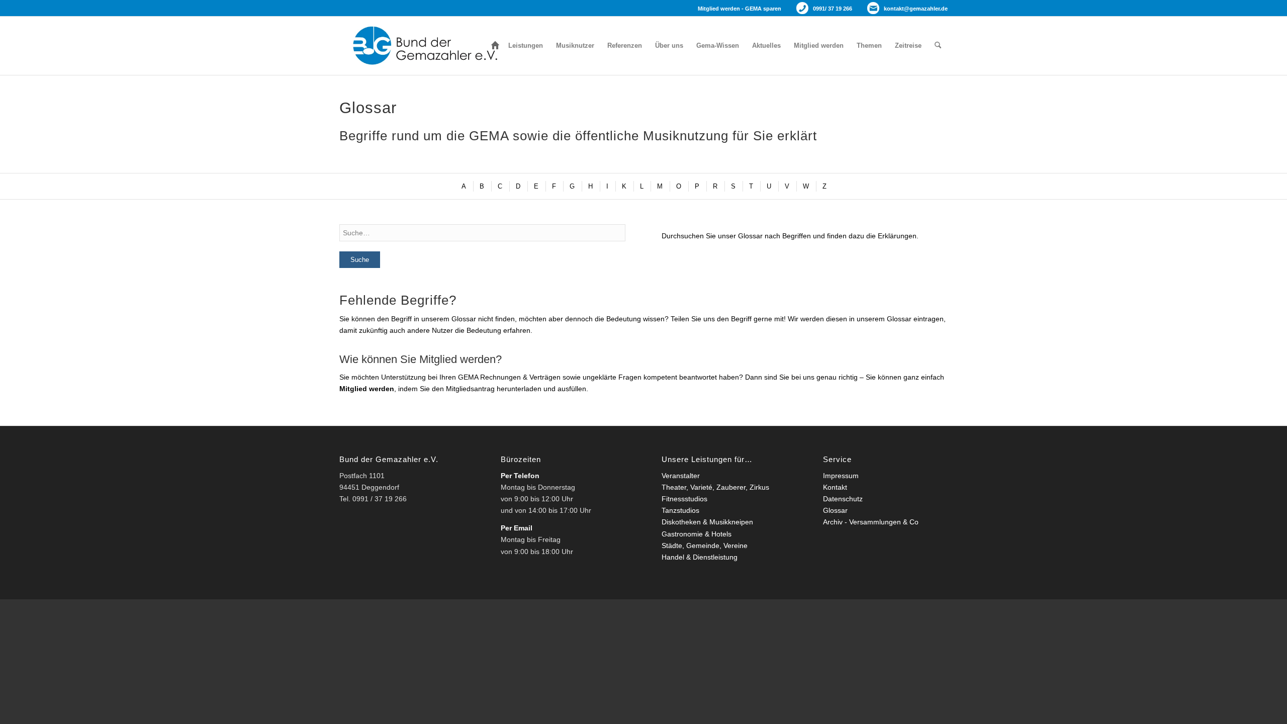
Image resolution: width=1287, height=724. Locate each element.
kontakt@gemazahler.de (916, 9)
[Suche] (938, 46)
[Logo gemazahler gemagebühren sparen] (422, 46)
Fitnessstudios (684, 499)
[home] (495, 46)
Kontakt (835, 487)
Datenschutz (843, 499)
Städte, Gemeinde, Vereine (705, 545)
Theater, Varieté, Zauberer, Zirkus (715, 487)
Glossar (835, 510)
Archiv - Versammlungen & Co (870, 522)
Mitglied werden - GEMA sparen (739, 9)
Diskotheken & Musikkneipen (707, 522)
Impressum (841, 476)
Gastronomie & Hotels (696, 534)
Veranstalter (681, 476)
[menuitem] (495, 46)
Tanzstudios (680, 510)
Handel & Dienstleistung (700, 557)
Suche (359, 259)
